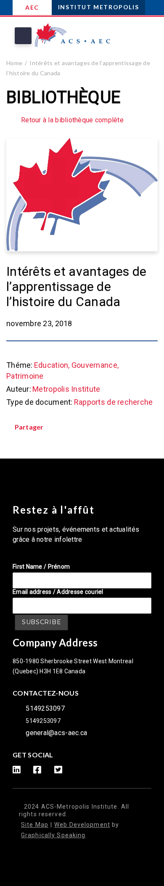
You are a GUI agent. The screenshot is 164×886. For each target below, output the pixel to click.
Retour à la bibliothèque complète (72, 120)
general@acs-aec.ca (56, 733)
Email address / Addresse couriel (58, 591)
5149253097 (45, 708)
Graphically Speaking (53, 835)
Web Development (82, 824)
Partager (29, 427)
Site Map (34, 824)
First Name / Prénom (41, 566)
